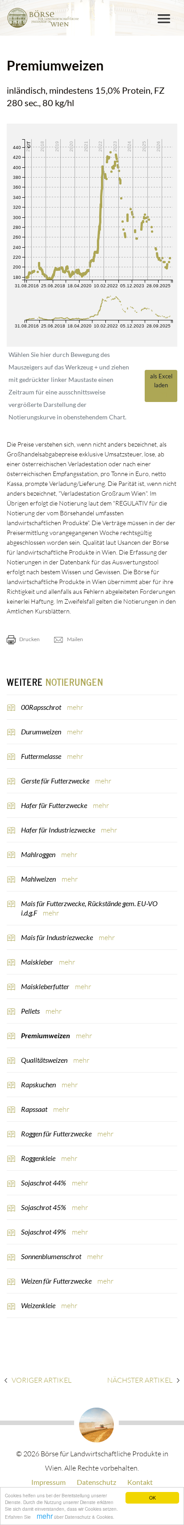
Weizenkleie (39, 1305)
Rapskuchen (39, 1084)
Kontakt (140, 1482)
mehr (45, 1516)
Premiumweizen (46, 1035)
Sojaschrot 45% (44, 1207)
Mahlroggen (39, 854)
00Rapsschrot (42, 707)
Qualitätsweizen (45, 1060)
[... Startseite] (43, 18)
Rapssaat (35, 1109)
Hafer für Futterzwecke (54, 805)
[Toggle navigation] (164, 18)
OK (152, 1497)
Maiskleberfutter (46, 986)
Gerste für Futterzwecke (56, 780)
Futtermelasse (42, 756)
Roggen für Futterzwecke (57, 1133)
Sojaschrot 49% (44, 1231)
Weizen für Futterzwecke (57, 1280)
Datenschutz (96, 1482)
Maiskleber (37, 961)
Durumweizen (42, 731)
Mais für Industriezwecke (57, 937)
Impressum (48, 1482)
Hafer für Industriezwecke (58, 829)
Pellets (31, 1011)
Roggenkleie (39, 1158)
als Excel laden (161, 381)
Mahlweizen (39, 878)
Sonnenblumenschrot (52, 1256)
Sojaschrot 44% (44, 1182)
